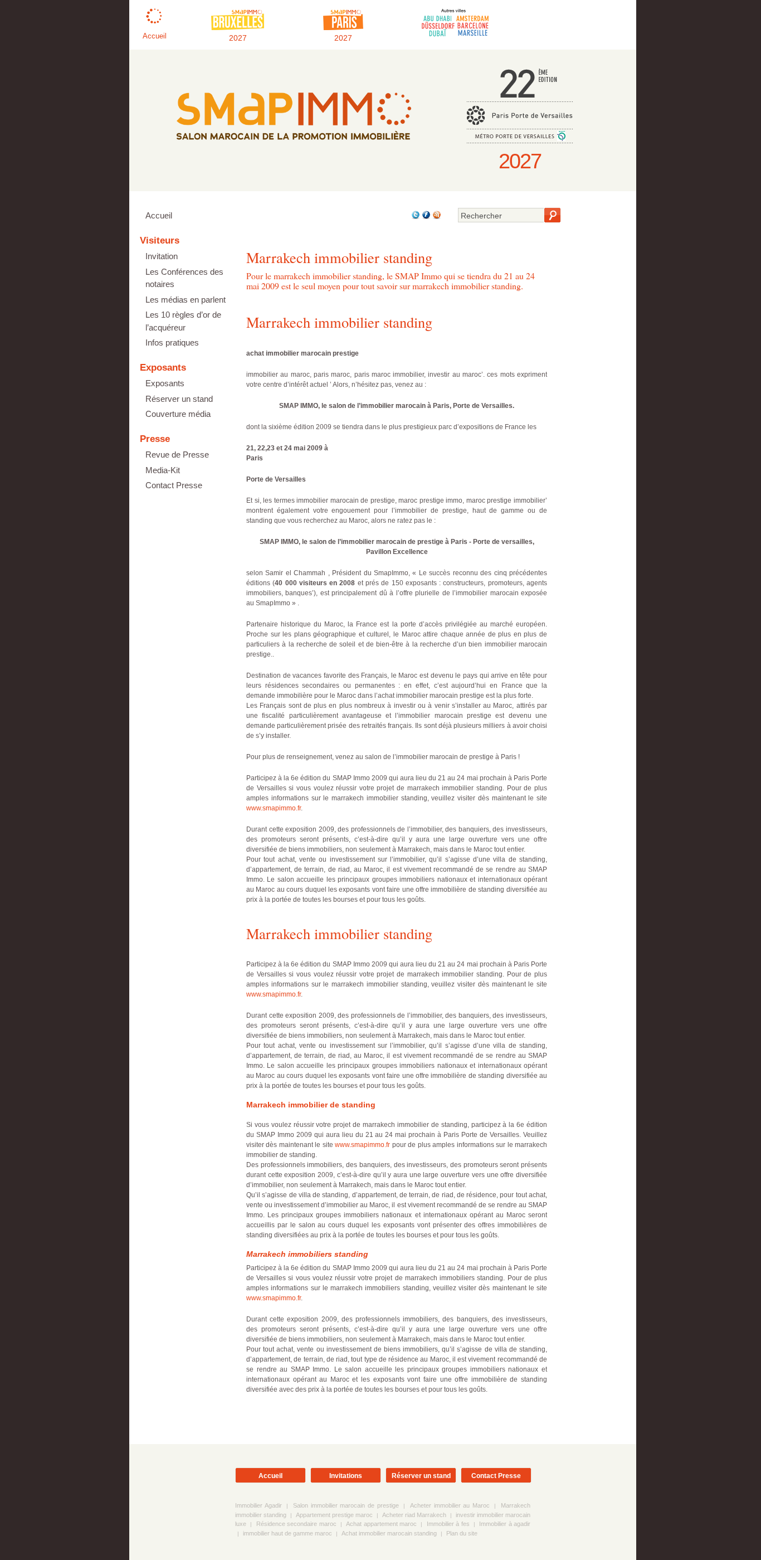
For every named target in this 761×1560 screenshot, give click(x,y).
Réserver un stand (179, 399)
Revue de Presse (177, 454)
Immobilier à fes (448, 1523)
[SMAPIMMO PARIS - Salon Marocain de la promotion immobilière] (293, 148)
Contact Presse (173, 485)
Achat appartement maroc (381, 1523)
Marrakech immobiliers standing (307, 1254)
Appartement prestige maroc (334, 1515)
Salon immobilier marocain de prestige (346, 1505)
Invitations (345, 1476)
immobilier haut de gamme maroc (287, 1533)
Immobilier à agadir (504, 1523)
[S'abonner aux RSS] (436, 217)
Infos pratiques (172, 342)
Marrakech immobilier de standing (310, 1104)
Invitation (161, 256)
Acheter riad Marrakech (414, 1515)
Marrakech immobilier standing (339, 322)
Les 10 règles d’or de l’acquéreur (183, 321)
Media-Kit (162, 470)
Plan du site (461, 1533)
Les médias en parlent (185, 299)
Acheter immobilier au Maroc (450, 1505)
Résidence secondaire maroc (296, 1523)
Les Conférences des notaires (184, 278)
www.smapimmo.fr (273, 808)
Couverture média (178, 414)
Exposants (164, 383)
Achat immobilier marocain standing (389, 1533)
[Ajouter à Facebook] (425, 217)
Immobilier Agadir (258, 1505)
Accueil (158, 215)
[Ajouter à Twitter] (414, 217)
